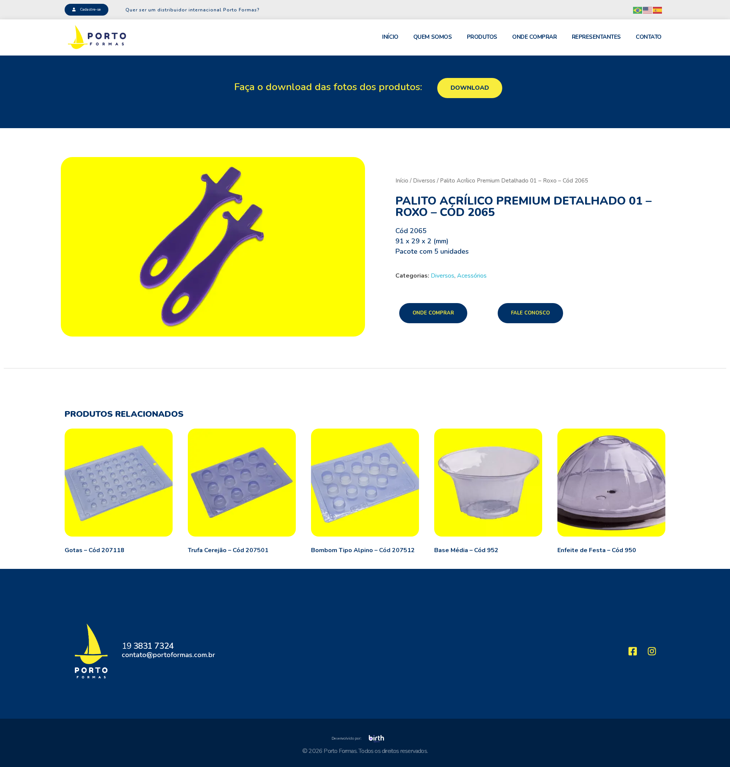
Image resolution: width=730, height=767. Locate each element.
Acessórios (472, 276)
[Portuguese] (638, 10)
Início (401, 180)
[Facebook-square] (632, 651)
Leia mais (17, 550)
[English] (648, 10)
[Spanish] (658, 10)
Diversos (424, 180)
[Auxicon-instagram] (652, 651)
